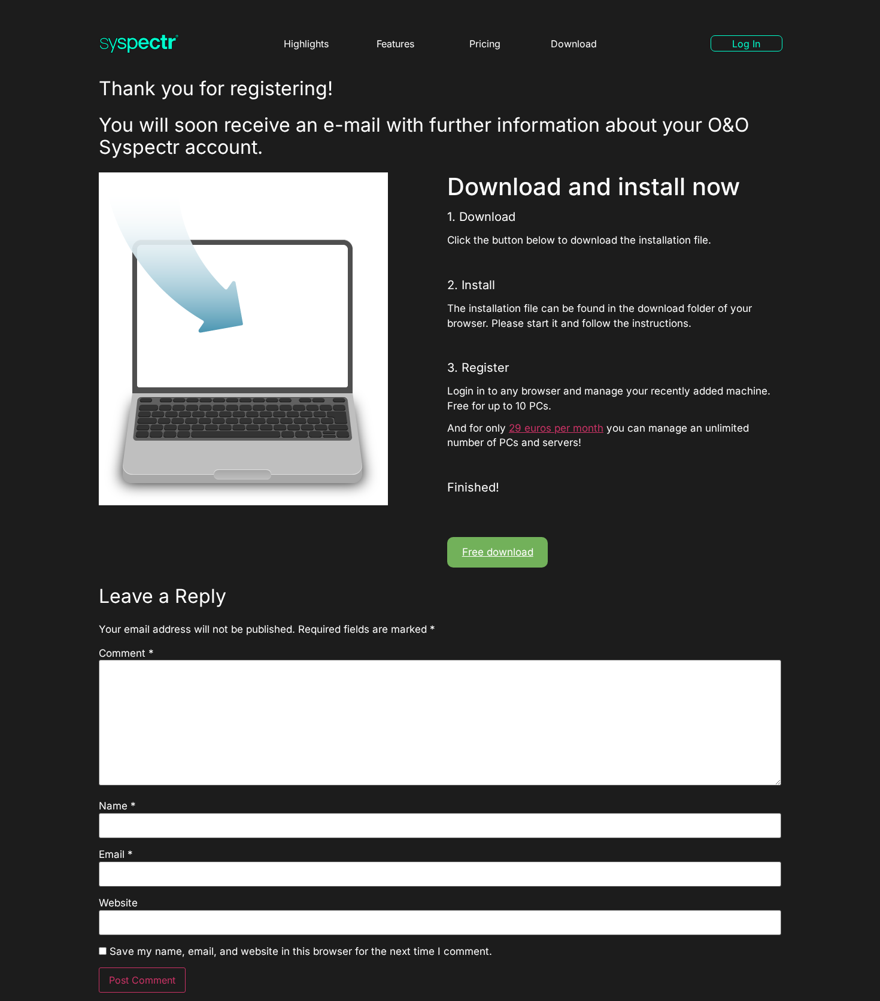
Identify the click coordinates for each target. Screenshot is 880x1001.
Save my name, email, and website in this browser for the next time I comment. (301, 952)
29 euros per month (556, 428)
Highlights (306, 44)
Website (118, 903)
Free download (497, 552)
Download (574, 44)
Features (395, 44)
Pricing (484, 44)
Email (116, 855)
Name (117, 806)
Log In (746, 44)
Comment (126, 653)
